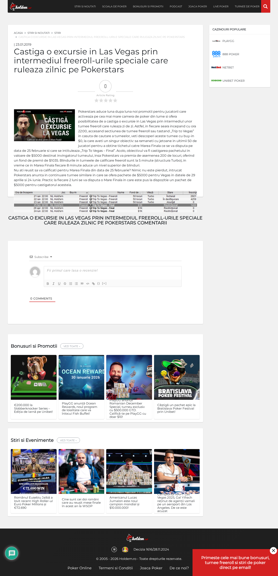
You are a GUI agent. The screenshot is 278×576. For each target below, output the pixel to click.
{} (98, 283)
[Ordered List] (70, 283)
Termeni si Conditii (116, 568)
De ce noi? (179, 568)
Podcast (176, 6)
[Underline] (59, 283)
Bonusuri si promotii (148, 6)
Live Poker (221, 6)
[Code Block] (88, 283)
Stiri (57, 32)
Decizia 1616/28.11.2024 (151, 549)
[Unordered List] (76, 283)
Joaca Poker (197, 6)
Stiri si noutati (85, 6)
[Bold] (48, 283)
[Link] (93, 283)
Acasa (18, 32)
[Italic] (53, 283)
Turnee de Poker (247, 6)
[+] (104, 283)
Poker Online (80, 568)
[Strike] (65, 283)
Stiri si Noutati (38, 32)
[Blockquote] (82, 283)
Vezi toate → (71, 346)
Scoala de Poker (114, 6)
